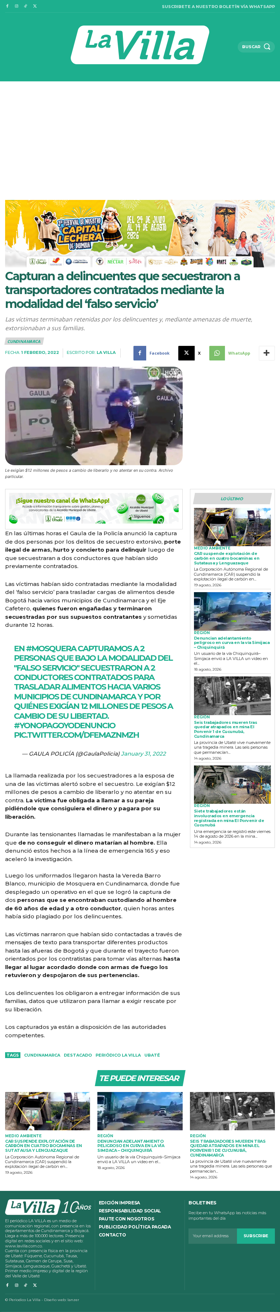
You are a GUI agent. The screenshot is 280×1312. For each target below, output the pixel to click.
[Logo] (140, 45)
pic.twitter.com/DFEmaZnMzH (76, 735)
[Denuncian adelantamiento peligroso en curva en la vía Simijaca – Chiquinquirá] (232, 611)
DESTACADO (78, 1055)
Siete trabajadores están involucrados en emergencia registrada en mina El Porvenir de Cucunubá (229, 818)
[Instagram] (16, 6)
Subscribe (256, 1235)
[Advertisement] (140, 136)
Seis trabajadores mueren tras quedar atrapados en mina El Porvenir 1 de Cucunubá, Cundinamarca (225, 729)
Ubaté (152, 1055)
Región (202, 633)
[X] (35, 6)
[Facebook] (7, 6)
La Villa (106, 352)
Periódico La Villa (118, 1055)
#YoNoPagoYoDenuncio (64, 725)
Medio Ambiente (212, 548)
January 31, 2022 (143, 753)
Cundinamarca (23, 341)
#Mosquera (51, 648)
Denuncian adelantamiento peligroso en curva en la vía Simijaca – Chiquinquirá (232, 643)
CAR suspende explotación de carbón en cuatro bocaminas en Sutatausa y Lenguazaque (227, 558)
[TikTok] (25, 6)
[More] (267, 353)
